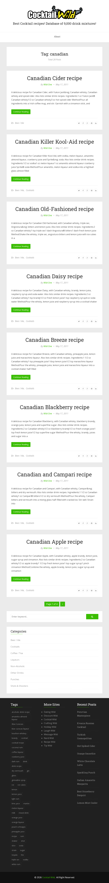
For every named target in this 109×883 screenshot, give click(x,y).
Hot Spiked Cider (86, 746)
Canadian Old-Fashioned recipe (54, 208)
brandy (15, 738)
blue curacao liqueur (20, 728)
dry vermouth (17, 771)
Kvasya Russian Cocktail (85, 725)
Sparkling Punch (86, 772)
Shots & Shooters (19, 685)
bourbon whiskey (19, 733)
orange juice (17, 817)
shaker (14, 841)
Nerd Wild (49, 738)
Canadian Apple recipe (54, 541)
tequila (14, 855)
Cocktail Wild (50, 719)
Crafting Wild (50, 723)
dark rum (15, 761)
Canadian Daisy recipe (54, 276)
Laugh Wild (49, 730)
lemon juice (17, 794)
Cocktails (30, 190)
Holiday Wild (50, 726)
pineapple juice (18, 831)
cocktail (24, 738)
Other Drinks (17, 672)
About (57, 36)
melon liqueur (17, 808)
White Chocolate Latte (86, 763)
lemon (14, 789)
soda (21, 845)
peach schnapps (19, 827)
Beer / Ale (19, 123)
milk (13, 813)
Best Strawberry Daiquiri (85, 793)
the (22, 855)
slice (13, 845)
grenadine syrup (18, 780)
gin (28, 771)
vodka (25, 859)
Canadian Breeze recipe (54, 339)
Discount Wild (51, 715)
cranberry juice (18, 756)
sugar (22, 850)
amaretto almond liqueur (19, 718)
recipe (14, 836)
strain (14, 850)
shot (23, 841)
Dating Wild (49, 711)
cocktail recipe (18, 742)
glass (14, 775)
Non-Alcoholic (18, 666)
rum (22, 836)
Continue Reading (20, 111)
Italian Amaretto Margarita (86, 782)
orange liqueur (18, 822)
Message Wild (51, 734)
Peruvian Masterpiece (83, 713)
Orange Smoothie (86, 753)
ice (13, 785)
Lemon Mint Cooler (87, 802)
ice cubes (22, 785)
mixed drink (24, 813)
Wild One (47, 84)
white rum (16, 864)
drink (25, 761)
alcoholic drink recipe (21, 712)
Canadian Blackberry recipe (54, 407)
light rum (15, 799)
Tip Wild (48, 745)
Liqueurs (15, 659)
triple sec (15, 859)
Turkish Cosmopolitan (84, 736)
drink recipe (17, 766)
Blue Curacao (17, 724)
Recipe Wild (49, 741)
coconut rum (17, 747)
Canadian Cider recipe (54, 78)
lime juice (16, 803)
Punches (15, 679)
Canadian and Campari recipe (54, 474)
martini (26, 803)
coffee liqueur (17, 752)
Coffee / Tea (17, 653)
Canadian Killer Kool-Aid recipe (54, 141)
